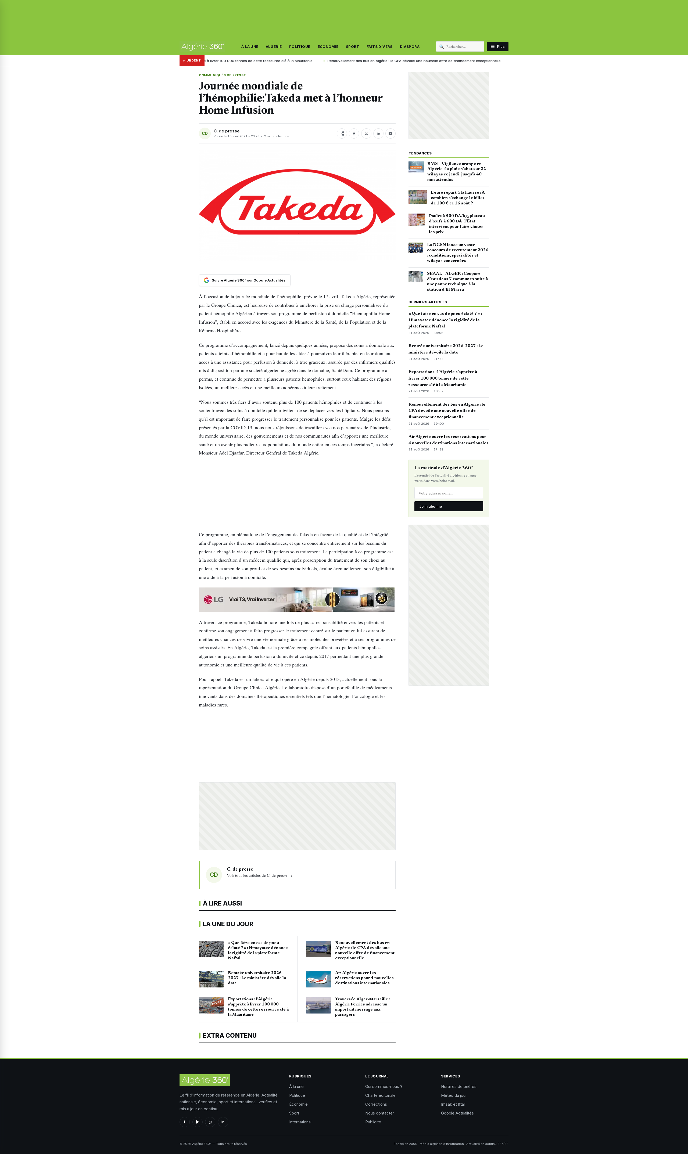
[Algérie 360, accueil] (202, 46)
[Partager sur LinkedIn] (378, 133)
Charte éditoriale (380, 1095)
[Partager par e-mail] (390, 133)
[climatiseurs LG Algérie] (297, 599)
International (300, 1121)
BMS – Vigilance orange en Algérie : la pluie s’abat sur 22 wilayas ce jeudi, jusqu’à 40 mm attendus (456, 172)
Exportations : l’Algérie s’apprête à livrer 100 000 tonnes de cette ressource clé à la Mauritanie (442, 378)
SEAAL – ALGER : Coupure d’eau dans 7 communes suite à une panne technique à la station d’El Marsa (457, 282)
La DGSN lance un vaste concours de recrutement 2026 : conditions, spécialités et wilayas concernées (457, 253)
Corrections (376, 1104)
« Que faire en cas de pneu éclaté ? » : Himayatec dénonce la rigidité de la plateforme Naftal (445, 320)
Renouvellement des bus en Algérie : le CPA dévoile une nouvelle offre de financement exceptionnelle (356, 61)
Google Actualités (457, 1113)
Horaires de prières (458, 1086)
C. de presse (227, 131)
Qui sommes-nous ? (383, 1086)
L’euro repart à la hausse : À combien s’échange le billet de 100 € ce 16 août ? (458, 197)
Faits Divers (380, 46)
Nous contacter (379, 1113)
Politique (299, 46)
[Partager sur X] (366, 133)
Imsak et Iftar (453, 1104)
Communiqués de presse (222, 75)
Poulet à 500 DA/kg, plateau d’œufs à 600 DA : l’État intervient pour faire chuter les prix (457, 224)
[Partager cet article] (342, 133)
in (222, 1121)
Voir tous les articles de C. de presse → (259, 875)
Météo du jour (454, 1095)
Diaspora (410, 46)
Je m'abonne (430, 506)
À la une (249, 46)
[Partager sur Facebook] (354, 133)
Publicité (373, 1121)
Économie (328, 46)
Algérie (274, 46)
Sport (352, 46)
